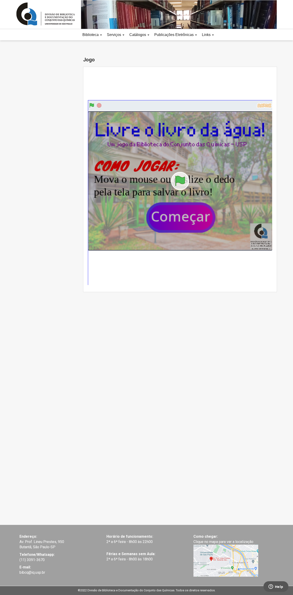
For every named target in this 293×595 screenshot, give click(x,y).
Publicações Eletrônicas (174, 35)
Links (207, 35)
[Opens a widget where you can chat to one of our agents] (275, 587)
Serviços (114, 35)
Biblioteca (91, 35)
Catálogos (138, 35)
